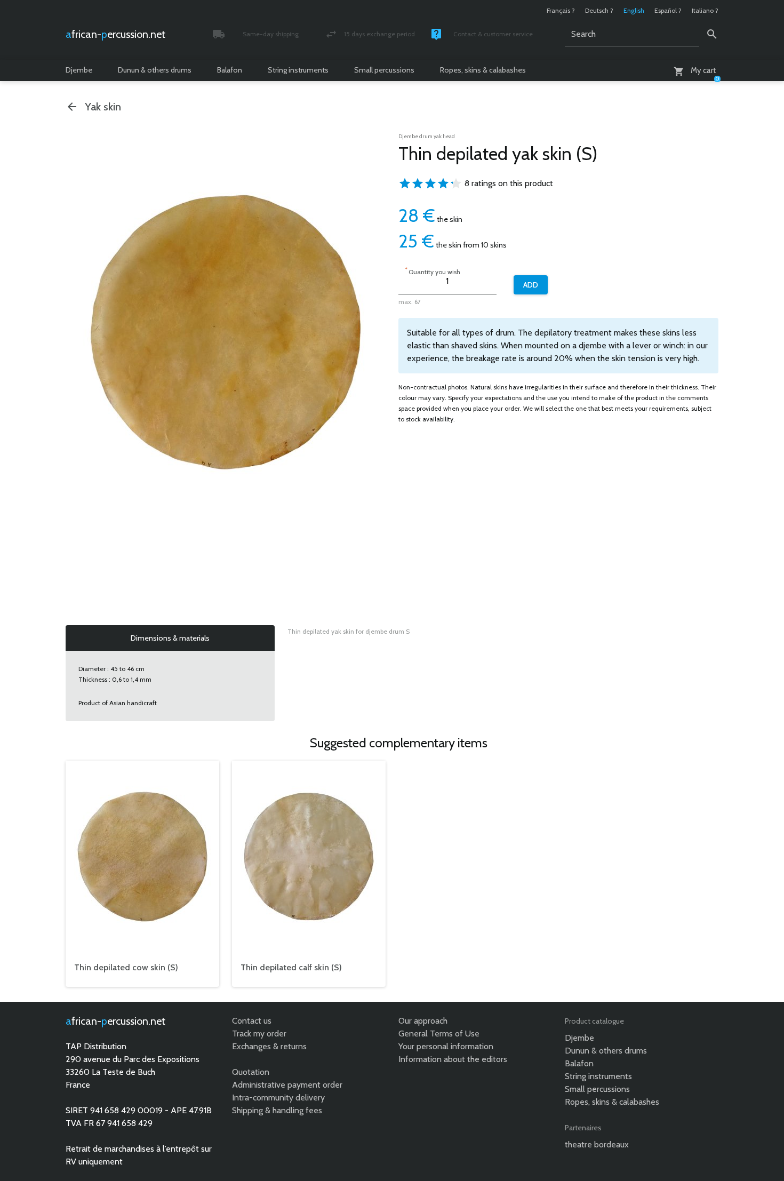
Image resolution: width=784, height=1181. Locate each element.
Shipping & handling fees (277, 1110)
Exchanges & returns (269, 1046)
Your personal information (445, 1046)
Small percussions (384, 70)
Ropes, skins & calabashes (483, 70)
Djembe (79, 70)
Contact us (251, 1021)
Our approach (422, 1021)
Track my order (259, 1033)
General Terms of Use (438, 1033)
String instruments (298, 70)
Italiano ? (705, 10)
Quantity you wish (432, 270)
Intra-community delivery (278, 1097)
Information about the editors (452, 1059)
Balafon (229, 70)
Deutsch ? (599, 10)
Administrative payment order (287, 1085)
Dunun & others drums (154, 70)
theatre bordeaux (597, 1144)
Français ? (561, 10)
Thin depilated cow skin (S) (126, 967)
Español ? (668, 10)
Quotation (250, 1072)
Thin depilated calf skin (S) (291, 967)
